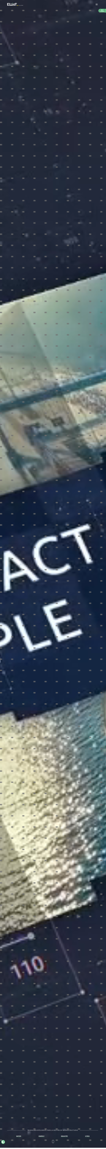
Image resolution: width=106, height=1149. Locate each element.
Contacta (102, 11)
